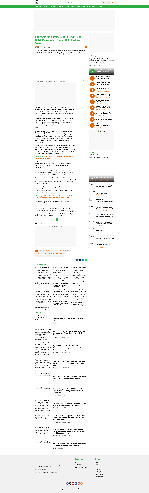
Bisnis (54, 380)
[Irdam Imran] (92, 246)
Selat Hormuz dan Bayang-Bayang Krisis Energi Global (104, 222)
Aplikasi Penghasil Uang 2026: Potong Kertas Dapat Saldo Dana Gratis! (104, 107)
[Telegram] (82, 260)
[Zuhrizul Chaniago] (92, 238)
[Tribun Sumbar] (70, 2)
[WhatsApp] (86, 260)
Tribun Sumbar (73, 489)
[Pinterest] (73, 483)
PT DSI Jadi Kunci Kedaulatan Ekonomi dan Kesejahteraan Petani (104, 200)
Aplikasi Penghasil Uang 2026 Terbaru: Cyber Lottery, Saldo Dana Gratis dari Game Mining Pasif (103, 83)
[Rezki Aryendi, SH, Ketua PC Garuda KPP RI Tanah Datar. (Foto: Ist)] (43, 321)
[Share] (86, 47)
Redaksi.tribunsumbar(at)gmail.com (47, 472)
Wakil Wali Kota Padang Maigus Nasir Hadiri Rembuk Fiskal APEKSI (61, 303)
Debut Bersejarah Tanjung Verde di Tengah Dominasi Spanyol (104, 185)
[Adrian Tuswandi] (92, 186)
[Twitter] (79, 260)
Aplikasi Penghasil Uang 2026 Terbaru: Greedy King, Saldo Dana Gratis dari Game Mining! (104, 89)
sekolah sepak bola (65, 250)
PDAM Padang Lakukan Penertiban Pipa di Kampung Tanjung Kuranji (78, 304)
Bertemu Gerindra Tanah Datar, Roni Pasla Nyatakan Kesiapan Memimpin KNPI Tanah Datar (104, 95)
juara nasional (40, 253)
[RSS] (81, 483)
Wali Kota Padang (44, 250)
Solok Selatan (56, 352)
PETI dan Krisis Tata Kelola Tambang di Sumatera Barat (104, 208)
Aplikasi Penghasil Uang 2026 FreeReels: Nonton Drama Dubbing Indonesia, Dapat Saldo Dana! (68, 391)
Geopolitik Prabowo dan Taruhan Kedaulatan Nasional (105, 245)
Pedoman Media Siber (81, 467)
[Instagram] (79, 483)
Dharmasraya (99, 474)
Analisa (54, 323)
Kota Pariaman (99, 476)
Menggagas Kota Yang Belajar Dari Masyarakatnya (104, 101)
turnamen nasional (41, 256)
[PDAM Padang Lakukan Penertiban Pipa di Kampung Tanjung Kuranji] (79, 295)
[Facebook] (76, 260)
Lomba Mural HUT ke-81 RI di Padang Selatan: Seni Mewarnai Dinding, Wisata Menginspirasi (42, 307)
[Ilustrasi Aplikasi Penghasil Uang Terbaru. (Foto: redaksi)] (43, 379)
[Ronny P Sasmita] (92, 201)
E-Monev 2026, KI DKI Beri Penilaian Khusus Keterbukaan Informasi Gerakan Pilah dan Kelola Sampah (69, 333)
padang (62, 256)
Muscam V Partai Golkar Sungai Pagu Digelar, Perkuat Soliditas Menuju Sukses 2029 (103, 77)
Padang (97, 469)
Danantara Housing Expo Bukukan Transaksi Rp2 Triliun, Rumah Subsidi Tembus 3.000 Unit (69, 363)
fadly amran (55, 250)
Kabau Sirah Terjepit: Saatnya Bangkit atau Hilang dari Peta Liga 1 (105, 215)
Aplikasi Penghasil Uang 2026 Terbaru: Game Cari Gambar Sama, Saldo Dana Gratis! (103, 124)
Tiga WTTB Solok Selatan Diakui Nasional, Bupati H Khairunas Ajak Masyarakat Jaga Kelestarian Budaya (68, 348)
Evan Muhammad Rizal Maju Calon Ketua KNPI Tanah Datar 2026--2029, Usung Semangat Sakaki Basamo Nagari (70, 431)
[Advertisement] (74, 20)
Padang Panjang (100, 472)
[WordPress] (76, 483)
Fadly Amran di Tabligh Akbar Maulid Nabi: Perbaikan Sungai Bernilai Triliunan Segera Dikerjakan (79, 283)
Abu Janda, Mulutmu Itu (103, 193)
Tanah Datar (55, 422)
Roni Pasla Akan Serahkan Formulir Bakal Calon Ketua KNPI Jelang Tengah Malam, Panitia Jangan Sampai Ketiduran (104, 118)
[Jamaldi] (92, 216)
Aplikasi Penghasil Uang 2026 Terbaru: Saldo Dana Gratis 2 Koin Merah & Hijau (103, 112)
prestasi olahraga (53, 256)
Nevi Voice (98, 467)
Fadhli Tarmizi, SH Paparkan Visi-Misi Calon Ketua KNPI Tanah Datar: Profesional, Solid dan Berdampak (69, 417)
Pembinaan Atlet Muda (60, 253)
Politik (97, 464)
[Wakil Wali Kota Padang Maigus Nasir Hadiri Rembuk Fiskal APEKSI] (61, 294)
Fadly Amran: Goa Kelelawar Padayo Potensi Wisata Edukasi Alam (43, 283)
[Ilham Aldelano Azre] (92, 209)
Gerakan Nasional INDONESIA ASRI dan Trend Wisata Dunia (105, 237)
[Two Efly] (92, 194)
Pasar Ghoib (99, 230)
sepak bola (49, 253)
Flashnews (55, 337)
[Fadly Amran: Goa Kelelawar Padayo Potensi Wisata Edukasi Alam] (43, 273)
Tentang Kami (79, 464)
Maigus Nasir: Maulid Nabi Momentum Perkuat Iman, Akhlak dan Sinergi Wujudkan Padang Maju (60, 285)
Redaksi (37, 46)
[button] (109, 2)
